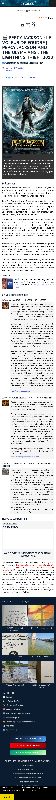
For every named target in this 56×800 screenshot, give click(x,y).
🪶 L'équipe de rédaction (13, 705)
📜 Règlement (8, 726)
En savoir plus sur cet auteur (34, 286)
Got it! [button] (7, 797)
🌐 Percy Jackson (14, 77)
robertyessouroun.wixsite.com (28, 778)
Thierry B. (8, 68)
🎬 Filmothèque (33, 11)
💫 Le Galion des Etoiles (12, 701)
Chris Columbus (28, 77)
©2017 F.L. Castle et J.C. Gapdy (41, 686)
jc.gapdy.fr (28, 765)
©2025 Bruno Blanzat (41, 656)
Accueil (19, 11)
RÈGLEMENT (24, 585)
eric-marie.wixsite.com (29, 782)
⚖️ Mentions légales (11, 717)
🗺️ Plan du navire (10, 730)
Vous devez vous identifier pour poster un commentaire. (28, 554)
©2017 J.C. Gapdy (14, 656)
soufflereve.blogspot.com (28, 786)
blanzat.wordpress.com (28, 769)
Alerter (42, 300)
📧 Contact (7, 697)
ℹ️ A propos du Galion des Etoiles (17, 713)
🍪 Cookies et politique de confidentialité (19, 722)
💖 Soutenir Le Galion (11, 709)
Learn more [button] (32, 790)
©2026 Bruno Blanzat (15, 685)
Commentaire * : (10, 527)
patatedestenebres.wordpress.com (29, 773)
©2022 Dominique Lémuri (41, 628)
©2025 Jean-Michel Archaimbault (15, 629)
